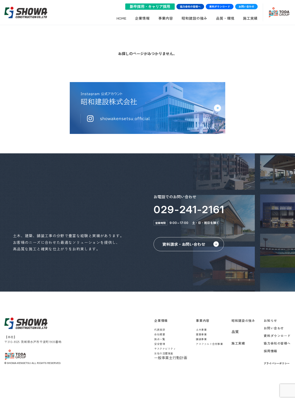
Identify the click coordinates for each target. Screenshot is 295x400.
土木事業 (201, 329)
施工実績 (250, 18)
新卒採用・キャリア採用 (150, 7)
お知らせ (270, 320)
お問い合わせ (246, 6)
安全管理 (159, 344)
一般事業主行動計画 (170, 357)
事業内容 (165, 18)
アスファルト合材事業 (209, 344)
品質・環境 (225, 18)
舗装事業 (201, 339)
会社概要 (159, 334)
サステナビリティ (165, 348)
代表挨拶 (159, 329)
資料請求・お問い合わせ (183, 244)
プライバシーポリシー (277, 363)
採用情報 (270, 351)
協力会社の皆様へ (190, 6)
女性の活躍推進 (163, 353)
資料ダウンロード (219, 6)
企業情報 (142, 18)
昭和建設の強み (194, 18)
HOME (121, 18)
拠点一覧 (159, 339)
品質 (235, 331)
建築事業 (201, 334)
